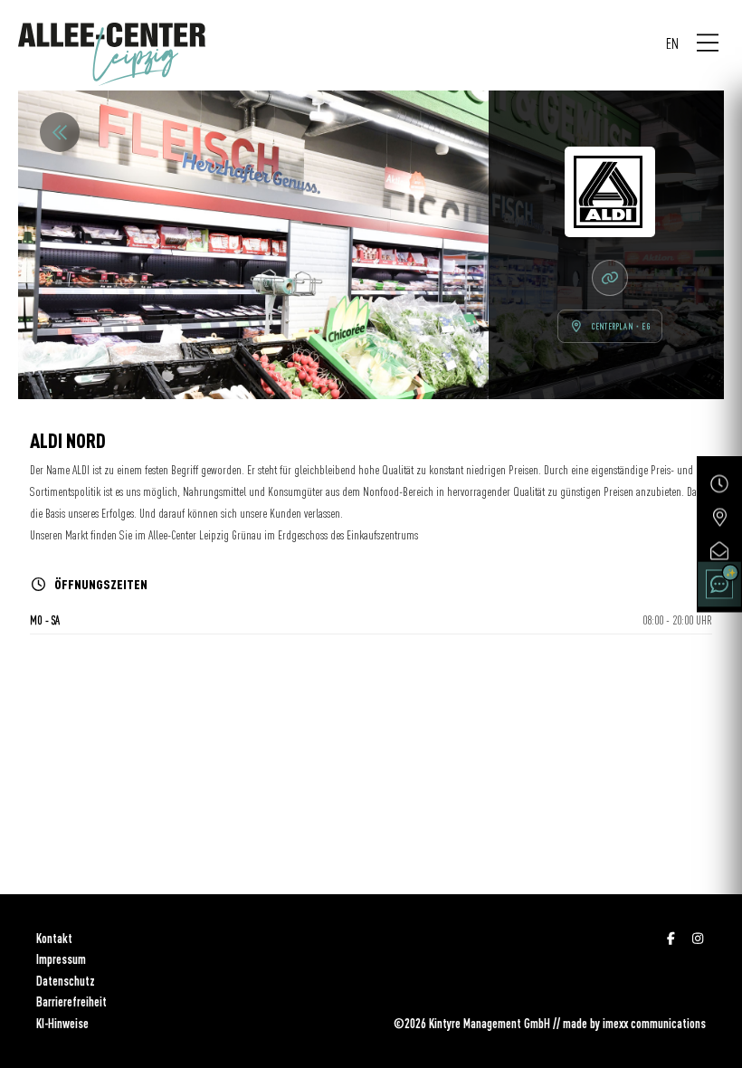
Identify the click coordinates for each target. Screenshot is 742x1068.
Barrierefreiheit (71, 1002)
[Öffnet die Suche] (719, 584)
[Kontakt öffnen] (719, 551)
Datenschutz (65, 981)
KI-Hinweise (62, 1023)
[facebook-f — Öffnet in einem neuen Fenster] (671, 938)
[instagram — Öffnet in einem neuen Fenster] (698, 938)
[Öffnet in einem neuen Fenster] (610, 278)
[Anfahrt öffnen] (719, 517)
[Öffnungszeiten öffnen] (719, 484)
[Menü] (707, 43)
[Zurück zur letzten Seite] (60, 132)
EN (672, 42)
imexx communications (654, 1023)
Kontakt (54, 938)
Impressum (61, 959)
